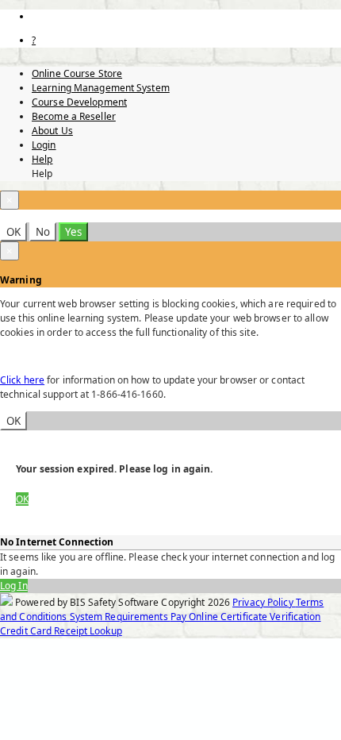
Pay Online (195, 616)
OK (13, 232)
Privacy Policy (264, 602)
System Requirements (120, 616)
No (43, 232)
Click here (22, 380)
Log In (14, 585)
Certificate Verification (270, 616)
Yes (73, 232)
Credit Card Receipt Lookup (61, 631)
